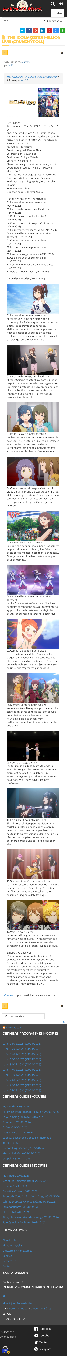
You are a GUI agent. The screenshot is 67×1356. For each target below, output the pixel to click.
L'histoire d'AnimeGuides (17, 1250)
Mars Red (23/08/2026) (16, 1106)
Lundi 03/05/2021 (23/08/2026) (22, 1043)
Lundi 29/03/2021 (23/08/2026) (22, 1049)
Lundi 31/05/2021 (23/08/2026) (22, 1064)
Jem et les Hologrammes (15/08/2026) (25, 1180)
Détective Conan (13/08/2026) (20, 1191)
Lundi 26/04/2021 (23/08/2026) (22, 1085)
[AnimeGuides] (22, 6)
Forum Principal (18, 1308)
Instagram (45, 1349)
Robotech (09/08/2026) (31, 1196)
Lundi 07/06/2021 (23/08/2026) (22, 1090)
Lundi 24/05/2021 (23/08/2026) (22, 1080)
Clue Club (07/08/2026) (16, 1212)
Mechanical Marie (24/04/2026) (21, 1153)
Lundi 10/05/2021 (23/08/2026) (22, 1059)
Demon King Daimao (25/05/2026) (23, 1148)
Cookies (7, 1255)
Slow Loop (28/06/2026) (17, 1122)
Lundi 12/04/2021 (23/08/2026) (22, 1074)
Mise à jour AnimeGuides (17, 1303)
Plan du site (9, 1240)
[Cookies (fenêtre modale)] (6, 1350)
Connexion (10, 995)
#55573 (26, 62)
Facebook (45, 1328)
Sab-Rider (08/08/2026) (29, 1201)
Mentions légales (13, 1245)
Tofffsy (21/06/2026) (15, 1127)
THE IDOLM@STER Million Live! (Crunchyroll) (32, 76)
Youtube (44, 1335)
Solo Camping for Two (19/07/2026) (24, 1117)
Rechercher (9, 1261)
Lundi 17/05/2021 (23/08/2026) (22, 1069)
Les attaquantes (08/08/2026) (20, 1206)
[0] (33, 102)
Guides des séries (41, 1308)
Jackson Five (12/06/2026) (18, 1132)
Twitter (43, 1342)
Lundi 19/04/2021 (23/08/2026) (22, 1054)
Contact (7, 1266)
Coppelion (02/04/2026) (17, 1158)
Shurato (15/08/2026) (15, 1186)
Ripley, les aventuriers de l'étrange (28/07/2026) (31, 1111)
